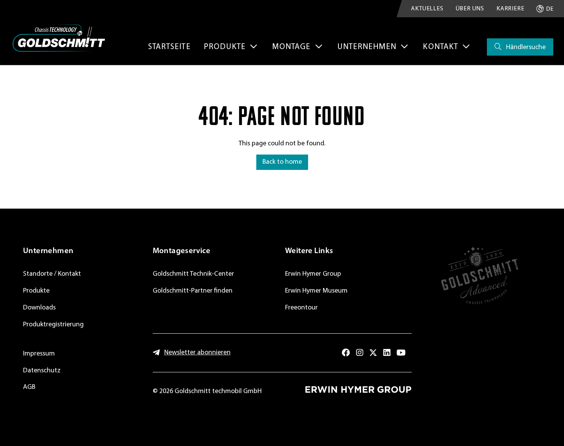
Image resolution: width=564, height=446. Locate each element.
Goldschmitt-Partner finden (193, 291)
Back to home (282, 162)
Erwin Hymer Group (313, 274)
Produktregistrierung (53, 324)
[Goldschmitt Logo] (59, 38)
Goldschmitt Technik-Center (193, 274)
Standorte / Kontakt (52, 274)
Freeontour (301, 307)
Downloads (39, 307)
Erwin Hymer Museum (316, 291)
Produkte (36, 291)
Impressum (39, 354)
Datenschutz (42, 370)
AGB (29, 387)
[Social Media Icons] (346, 353)
